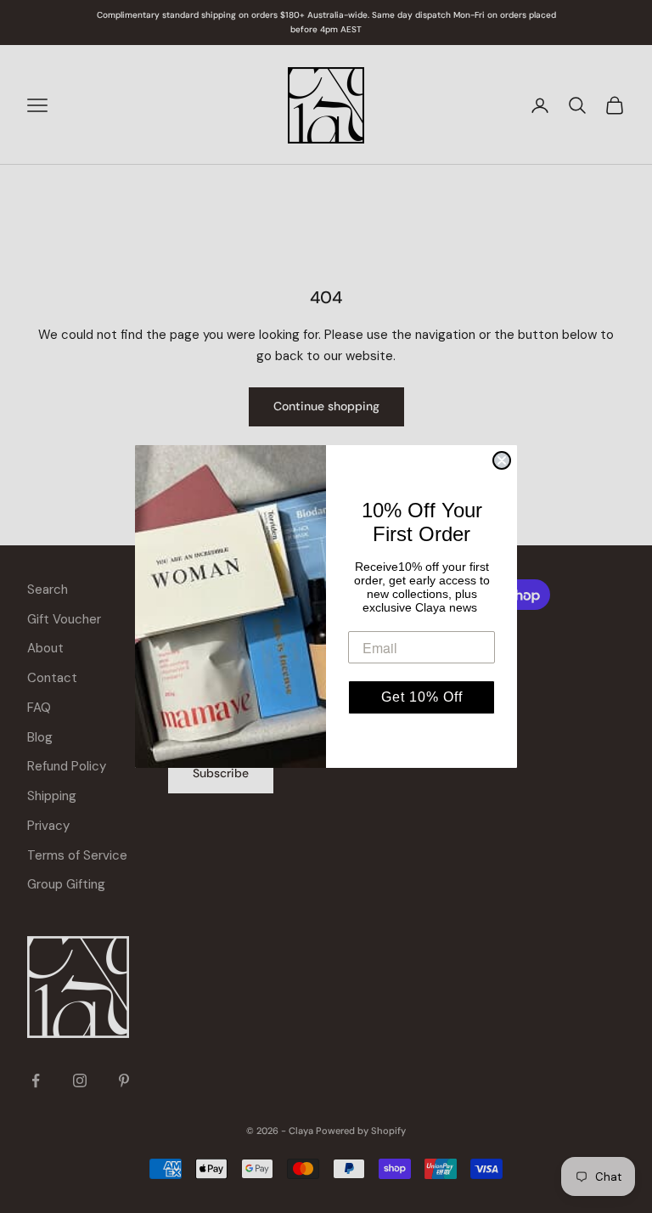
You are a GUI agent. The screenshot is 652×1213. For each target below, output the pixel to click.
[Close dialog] (501, 460)
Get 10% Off (422, 697)
